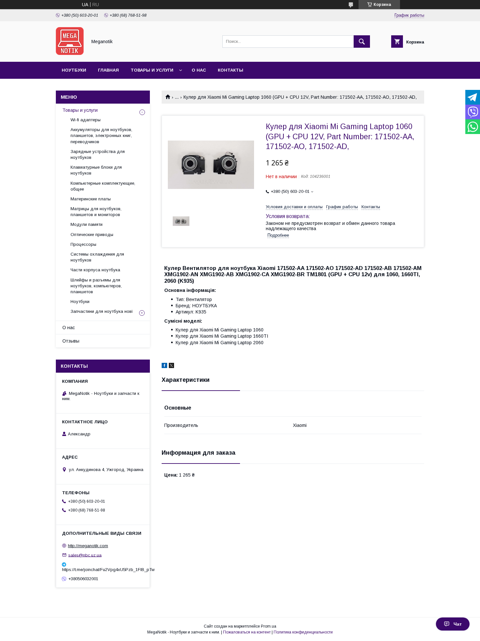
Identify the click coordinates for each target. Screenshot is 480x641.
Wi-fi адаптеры (86, 119)
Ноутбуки (74, 70)
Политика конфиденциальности (303, 632)
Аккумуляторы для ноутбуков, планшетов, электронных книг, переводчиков (101, 135)
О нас (199, 70)
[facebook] (164, 366)
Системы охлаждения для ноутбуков (97, 257)
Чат (458, 624)
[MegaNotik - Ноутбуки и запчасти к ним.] (70, 53)
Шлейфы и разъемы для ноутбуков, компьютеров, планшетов (96, 286)
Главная (108, 70)
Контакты (230, 70)
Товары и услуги (152, 70)
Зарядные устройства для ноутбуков (98, 154)
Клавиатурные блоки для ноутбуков (96, 170)
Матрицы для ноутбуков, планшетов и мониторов (96, 211)
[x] (171, 366)
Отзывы (70, 341)
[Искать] (362, 41)
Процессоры (83, 244)
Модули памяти (87, 224)
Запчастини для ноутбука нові (102, 311)
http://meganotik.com (88, 545)
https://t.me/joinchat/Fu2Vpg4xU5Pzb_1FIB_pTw (103, 569)
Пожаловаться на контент (247, 632)
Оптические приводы (92, 234)
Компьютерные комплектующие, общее (103, 186)
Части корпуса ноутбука (95, 269)
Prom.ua (268, 626)
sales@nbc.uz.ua (85, 554)
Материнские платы (91, 198)
